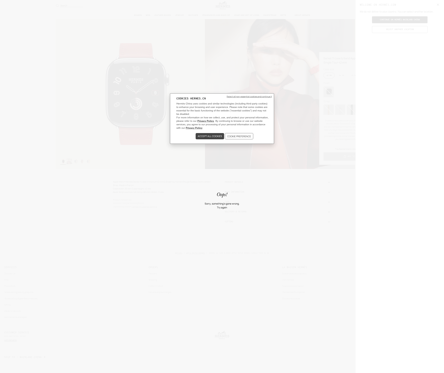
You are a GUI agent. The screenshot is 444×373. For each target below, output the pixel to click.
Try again (222, 207)
